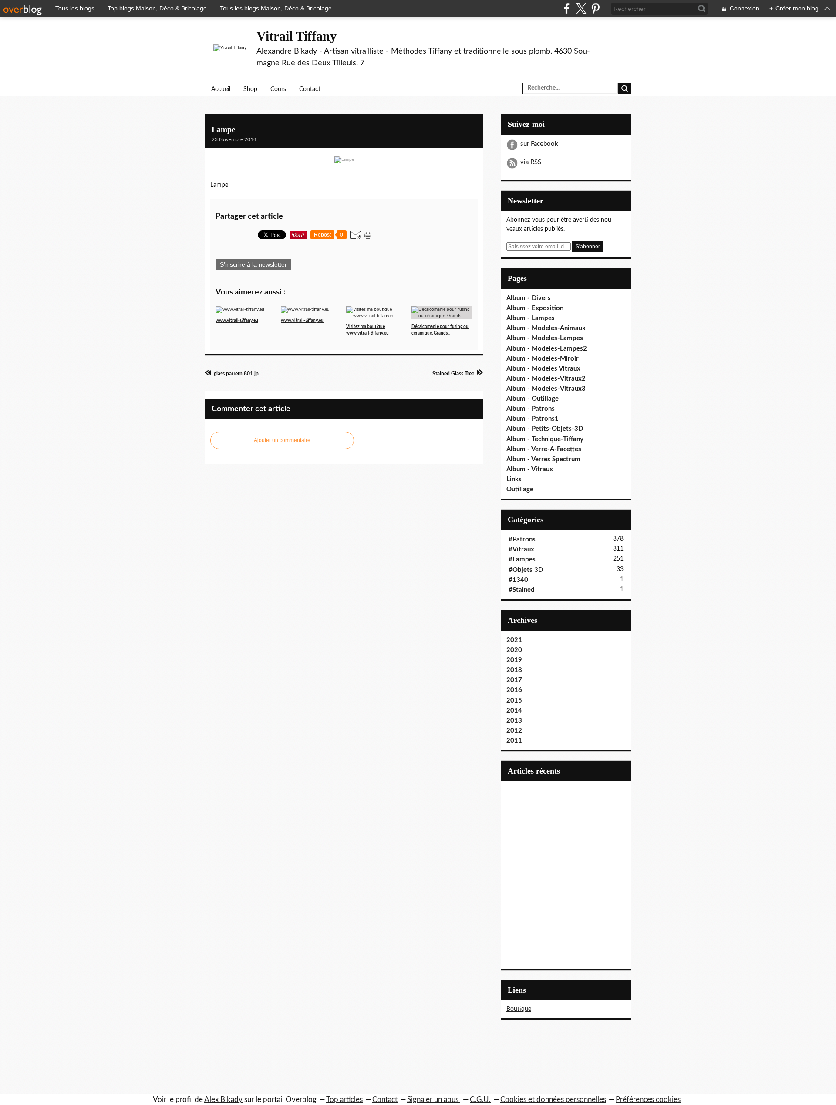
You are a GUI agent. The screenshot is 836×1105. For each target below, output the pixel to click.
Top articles (344, 1099)
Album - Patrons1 (532, 419)
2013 (514, 720)
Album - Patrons (530, 409)
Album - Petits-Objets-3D (544, 429)
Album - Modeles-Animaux (546, 328)
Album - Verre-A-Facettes (543, 449)
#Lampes (522, 559)
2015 (514, 700)
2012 (514, 730)
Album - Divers (528, 298)
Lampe (223, 129)
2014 (514, 710)
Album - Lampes (530, 318)
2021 (514, 640)
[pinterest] (595, 8)
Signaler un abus (433, 1099)
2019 (514, 660)
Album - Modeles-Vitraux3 (546, 388)
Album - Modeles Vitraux (543, 368)
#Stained (522, 590)
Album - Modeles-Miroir (542, 358)
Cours (278, 89)
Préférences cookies (648, 1099)
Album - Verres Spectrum (543, 459)
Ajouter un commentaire (282, 440)
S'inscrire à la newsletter (253, 264)
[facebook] (566, 8)
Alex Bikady (223, 1099)
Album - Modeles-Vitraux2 (546, 378)
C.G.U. (480, 1099)
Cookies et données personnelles (553, 1099)
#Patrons (522, 539)
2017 (514, 680)
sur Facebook (539, 144)
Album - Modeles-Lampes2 (546, 348)
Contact (309, 89)
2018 (514, 670)
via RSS (530, 162)
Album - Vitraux (529, 469)
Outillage (519, 489)
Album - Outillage (532, 398)
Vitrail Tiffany (296, 36)
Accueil (220, 89)
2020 (514, 650)
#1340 (518, 580)
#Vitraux (521, 549)
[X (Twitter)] (581, 8)
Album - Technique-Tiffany (544, 439)
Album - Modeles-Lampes (544, 338)
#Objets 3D (526, 570)
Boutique (518, 1009)
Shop (250, 89)
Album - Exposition (534, 308)
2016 (514, 690)
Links (514, 479)
